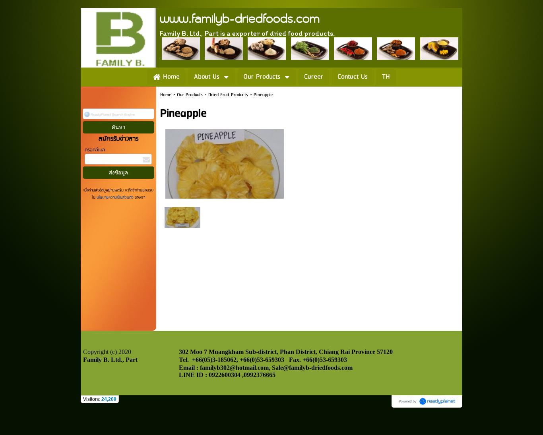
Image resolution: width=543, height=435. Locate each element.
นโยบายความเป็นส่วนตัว (115, 197)
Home (165, 95)
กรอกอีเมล (95, 150)
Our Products (190, 95)
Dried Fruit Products (228, 95)
